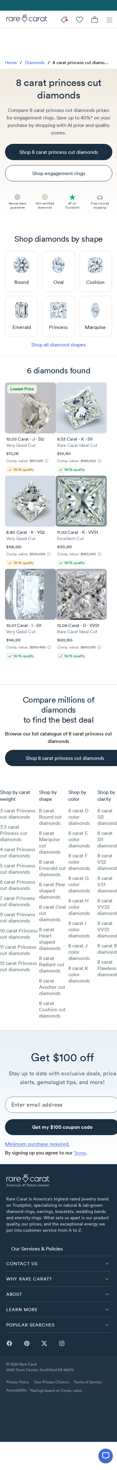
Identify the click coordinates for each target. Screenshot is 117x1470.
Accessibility (16, 1390)
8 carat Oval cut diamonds (52, 913)
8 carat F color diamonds (79, 861)
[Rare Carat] (23, 19)
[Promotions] (64, 19)
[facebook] (9, 1343)
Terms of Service (88, 1382)
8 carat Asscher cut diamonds (52, 986)
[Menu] (109, 19)
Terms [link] (80, 1153)
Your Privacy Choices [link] (51, 1382)
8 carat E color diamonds (79, 839)
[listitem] (58, 1248)
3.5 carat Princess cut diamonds (13, 833)
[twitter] (44, 1343)
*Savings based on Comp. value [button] (55, 1390)
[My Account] (79, 19)
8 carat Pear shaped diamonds (52, 890)
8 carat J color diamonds (79, 951)
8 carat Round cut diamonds (50, 816)
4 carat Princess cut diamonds (17, 852)
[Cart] (94, 19)
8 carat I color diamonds (79, 929)
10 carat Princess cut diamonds (18, 933)
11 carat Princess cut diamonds (18, 950)
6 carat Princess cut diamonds (17, 885)
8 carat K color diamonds (79, 974)
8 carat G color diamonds (79, 884)
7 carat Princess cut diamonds (17, 901)
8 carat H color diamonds (79, 906)
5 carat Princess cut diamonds (17, 868)
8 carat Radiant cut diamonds (51, 964)
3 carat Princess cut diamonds (17, 813)
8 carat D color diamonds (79, 816)
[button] (58, 1263)
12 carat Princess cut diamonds (18, 966)
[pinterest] (27, 1343)
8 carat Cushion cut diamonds (52, 1009)
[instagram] (62, 1343)
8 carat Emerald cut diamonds (52, 868)
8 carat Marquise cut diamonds (50, 842)
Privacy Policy (17, 1382)
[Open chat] (106, 1456)
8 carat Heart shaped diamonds (50, 938)
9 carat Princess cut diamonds (17, 917)
